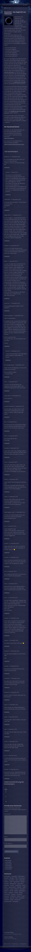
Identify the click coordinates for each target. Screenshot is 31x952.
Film (17, 880)
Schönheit (13, 896)
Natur (5, 892)
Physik (16, 892)
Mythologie (22, 890)
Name (6, 836)
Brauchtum (22, 878)
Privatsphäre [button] (23, 944)
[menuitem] (7, 8)
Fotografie (21, 880)
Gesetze (6, 883)
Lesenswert (8, 862)
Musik (11, 890)
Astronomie (21, 876)
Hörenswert (8, 860)
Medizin (6, 890)
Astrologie (14, 876)
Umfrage (6, 899)
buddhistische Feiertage (20, 82)
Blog (16, 878)
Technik (12, 897)
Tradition (21, 897)
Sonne (18, 896)
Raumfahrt (7, 894)
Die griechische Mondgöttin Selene (13, 934)
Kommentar (7, 814)
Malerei (17, 888)
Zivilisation (15, 901)
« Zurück (5, 788)
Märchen (22, 888)
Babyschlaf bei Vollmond (10, 938)
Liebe (24, 887)
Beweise (6, 878)
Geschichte (16, 881)
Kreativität (18, 885)
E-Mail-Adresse (8, 843)
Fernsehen (11, 880)
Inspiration (20, 883)
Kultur (23, 885)
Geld (11, 881)
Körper (12, 885)
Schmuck (6, 896)
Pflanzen (11, 892)
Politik (20, 892)
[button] (5, 8)
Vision (11, 899)
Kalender (6, 885)
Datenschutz (7, 944)
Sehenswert (8, 865)
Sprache (6, 897)
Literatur (6, 888)
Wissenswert (8, 868)
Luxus (11, 888)
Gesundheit (13, 883)
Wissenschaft (7, 901)
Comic (6, 880)
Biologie (12, 878)
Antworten (6, 167)
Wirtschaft (17, 899)
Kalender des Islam (9, 72)
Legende (19, 887)
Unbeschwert (8, 867)
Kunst (5, 887)
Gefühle (6, 881)
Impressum (15, 944)
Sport (23, 896)
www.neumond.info (9, 138)
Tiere (16, 897)
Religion (13, 894)
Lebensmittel (12, 887)
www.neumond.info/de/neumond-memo (14, 144)
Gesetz (22, 881)
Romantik (19, 894)
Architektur (7, 876)
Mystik (16, 890)
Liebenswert (8, 864)
